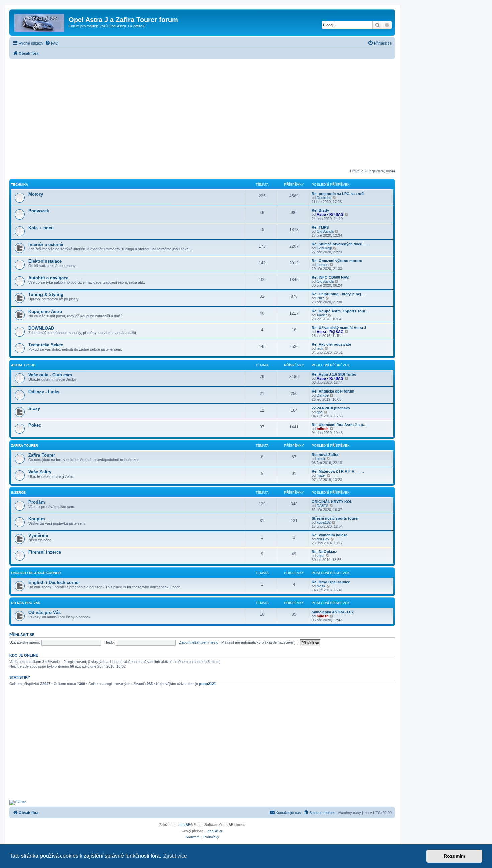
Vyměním (38, 535)
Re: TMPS (320, 227)
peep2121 (207, 684)
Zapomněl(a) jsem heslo (198, 642)
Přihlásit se (21, 635)
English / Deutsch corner (54, 582)
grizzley (323, 539)
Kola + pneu (41, 227)
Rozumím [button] (454, 856)
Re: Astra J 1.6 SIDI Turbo (334, 374)
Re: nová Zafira (325, 455)
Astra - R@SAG (330, 214)
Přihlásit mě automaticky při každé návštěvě (257, 642)
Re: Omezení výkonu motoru (337, 261)
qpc (320, 412)
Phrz (320, 298)
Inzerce (18, 492)
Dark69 (323, 395)
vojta (320, 556)
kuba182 (324, 522)
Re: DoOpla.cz (324, 552)
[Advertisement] (202, 114)
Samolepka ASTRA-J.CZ (333, 612)
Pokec (34, 425)
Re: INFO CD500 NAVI (330, 277)
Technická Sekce (45, 344)
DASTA (322, 506)
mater (321, 475)
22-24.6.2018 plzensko (331, 408)
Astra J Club (23, 365)
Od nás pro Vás (25, 603)
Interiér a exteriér (46, 244)
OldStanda (325, 231)
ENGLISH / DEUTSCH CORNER (36, 573)
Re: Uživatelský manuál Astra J (339, 328)
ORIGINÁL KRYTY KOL (332, 502)
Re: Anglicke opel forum (333, 391)
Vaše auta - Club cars (50, 374)
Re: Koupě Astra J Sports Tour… (340, 311)
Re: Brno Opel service (331, 582)
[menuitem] (51, 43)
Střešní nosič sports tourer (335, 518)
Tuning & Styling (45, 294)
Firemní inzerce (44, 552)
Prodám (36, 502)
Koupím (36, 518)
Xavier (322, 315)
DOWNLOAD (41, 328)
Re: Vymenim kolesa (329, 535)
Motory (35, 194)
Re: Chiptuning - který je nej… (338, 294)
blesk (321, 459)
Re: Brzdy (320, 210)
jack (320, 348)
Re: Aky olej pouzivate (331, 344)
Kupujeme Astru (45, 311)
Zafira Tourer (24, 445)
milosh (323, 429)
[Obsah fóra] (40, 21)
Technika (19, 184)
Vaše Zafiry (39, 471)
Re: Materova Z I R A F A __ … (338, 471)
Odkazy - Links (43, 391)
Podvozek (38, 210)
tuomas (323, 265)
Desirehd (324, 198)
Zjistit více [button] (175, 856)
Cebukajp (324, 248)
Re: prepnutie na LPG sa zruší (338, 194)
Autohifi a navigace (48, 277)
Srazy (34, 408)
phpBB (185, 825)
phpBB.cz (215, 831)
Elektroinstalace (45, 261)
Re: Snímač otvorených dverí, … (340, 244)
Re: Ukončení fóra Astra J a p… (339, 425)
